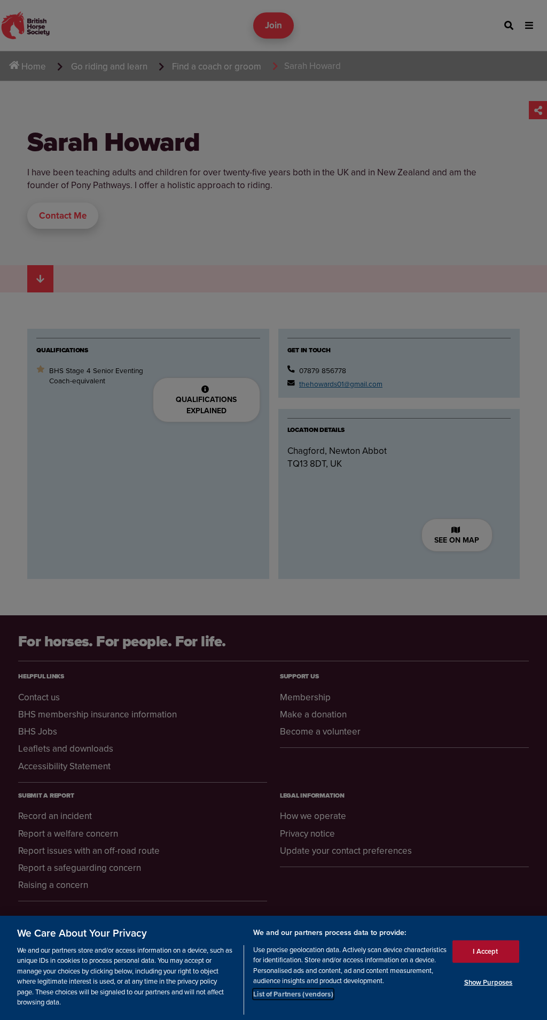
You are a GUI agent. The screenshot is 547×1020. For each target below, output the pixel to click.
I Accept (485, 951)
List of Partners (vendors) (293, 994)
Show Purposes (488, 982)
